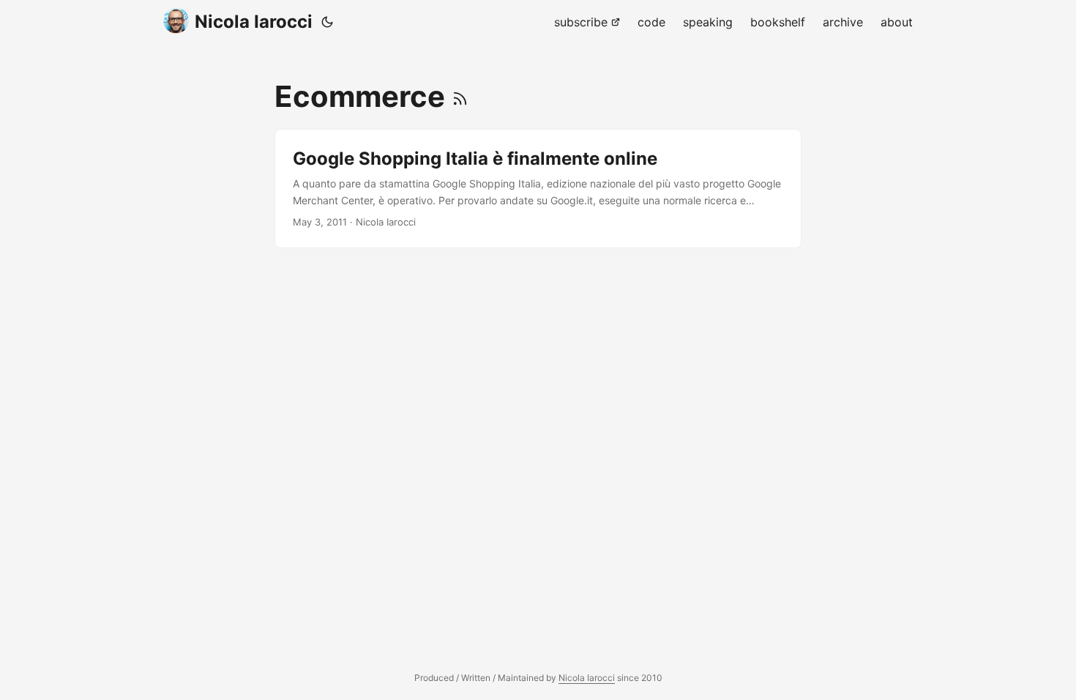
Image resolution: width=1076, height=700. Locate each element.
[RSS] (460, 96)
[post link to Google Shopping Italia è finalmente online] (538, 188)
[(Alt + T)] (327, 22)
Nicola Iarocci (254, 21)
